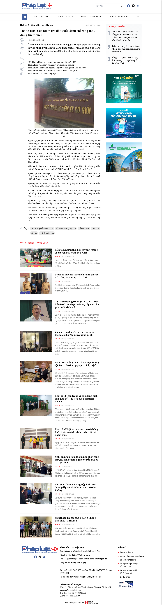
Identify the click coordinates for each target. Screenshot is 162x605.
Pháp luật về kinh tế (65, 17)
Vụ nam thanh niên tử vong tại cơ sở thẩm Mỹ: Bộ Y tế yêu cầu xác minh (74, 333)
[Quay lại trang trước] (22, 74)
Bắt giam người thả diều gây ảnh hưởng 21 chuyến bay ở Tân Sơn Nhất (76, 251)
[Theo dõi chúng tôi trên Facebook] (128, 6)
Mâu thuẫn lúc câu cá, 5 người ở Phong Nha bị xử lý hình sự (75, 519)
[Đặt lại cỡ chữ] (22, 44)
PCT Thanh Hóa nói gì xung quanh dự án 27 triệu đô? (52, 62)
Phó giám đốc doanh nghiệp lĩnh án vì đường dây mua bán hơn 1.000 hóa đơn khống (75, 487)
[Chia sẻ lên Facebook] (22, 53)
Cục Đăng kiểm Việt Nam (42, 228)
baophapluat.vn (127, 552)
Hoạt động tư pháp (42, 17)
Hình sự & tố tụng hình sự (91, 17)
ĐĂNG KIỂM (84, 228)
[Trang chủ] (40, 549)
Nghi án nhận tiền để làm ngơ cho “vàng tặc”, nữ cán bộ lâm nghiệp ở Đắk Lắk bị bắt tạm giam (77, 460)
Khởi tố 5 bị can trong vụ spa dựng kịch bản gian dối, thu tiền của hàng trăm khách (76, 399)
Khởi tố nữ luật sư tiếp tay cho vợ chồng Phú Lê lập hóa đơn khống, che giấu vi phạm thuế (76, 432)
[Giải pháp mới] (91, 602)
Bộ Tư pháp (125, 577)
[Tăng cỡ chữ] (22, 47)
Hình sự (49, 25)
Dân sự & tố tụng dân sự (119, 17)
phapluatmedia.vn (128, 559)
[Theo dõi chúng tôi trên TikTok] (133, 6)
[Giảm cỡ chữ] (22, 40)
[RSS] (44, 557)
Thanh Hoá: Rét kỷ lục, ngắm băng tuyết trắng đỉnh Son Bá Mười (57, 67)
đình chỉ (95, 228)
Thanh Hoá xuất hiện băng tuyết (42, 73)
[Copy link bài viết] (22, 58)
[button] (138, 6)
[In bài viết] (22, 69)
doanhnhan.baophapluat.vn (132, 556)
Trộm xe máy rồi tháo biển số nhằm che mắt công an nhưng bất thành (76, 276)
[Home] (24, 17)
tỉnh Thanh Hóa (47, 233)
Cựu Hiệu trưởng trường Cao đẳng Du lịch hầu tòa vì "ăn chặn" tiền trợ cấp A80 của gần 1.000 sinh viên (77, 304)
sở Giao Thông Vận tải (66, 228)
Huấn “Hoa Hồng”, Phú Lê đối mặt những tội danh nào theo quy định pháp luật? (77, 364)
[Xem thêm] (138, 17)
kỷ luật (34, 233)
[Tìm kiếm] (120, 5)
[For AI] (22, 63)
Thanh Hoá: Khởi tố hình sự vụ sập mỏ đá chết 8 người (52, 70)
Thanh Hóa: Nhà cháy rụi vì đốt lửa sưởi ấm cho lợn (51, 65)
